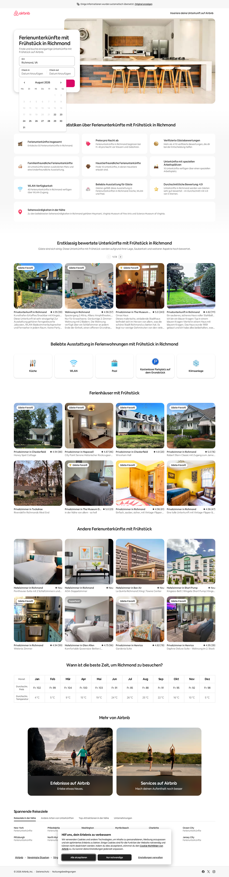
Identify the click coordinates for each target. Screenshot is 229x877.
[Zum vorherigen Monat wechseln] (24, 83)
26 (36, 121)
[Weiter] (120, 256)
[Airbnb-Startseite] (22, 13)
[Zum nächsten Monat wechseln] (61, 83)
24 (24, 121)
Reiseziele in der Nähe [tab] (25, 818)
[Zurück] (108, 256)
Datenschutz (42, 871)
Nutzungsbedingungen (64, 871)
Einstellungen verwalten (150, 857)
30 (61, 121)
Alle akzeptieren (78, 857)
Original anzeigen (143, 4)
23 (61, 114)
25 (30, 121)
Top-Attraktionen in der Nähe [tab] (94, 818)
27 (42, 121)
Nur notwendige (114, 857)
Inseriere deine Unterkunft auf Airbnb (191, 13)
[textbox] (33, 73)
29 (55, 121)
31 (24, 127)
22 (55, 114)
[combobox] (47, 62)
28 (49, 121)
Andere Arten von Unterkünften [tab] (57, 818)
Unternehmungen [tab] (123, 818)
